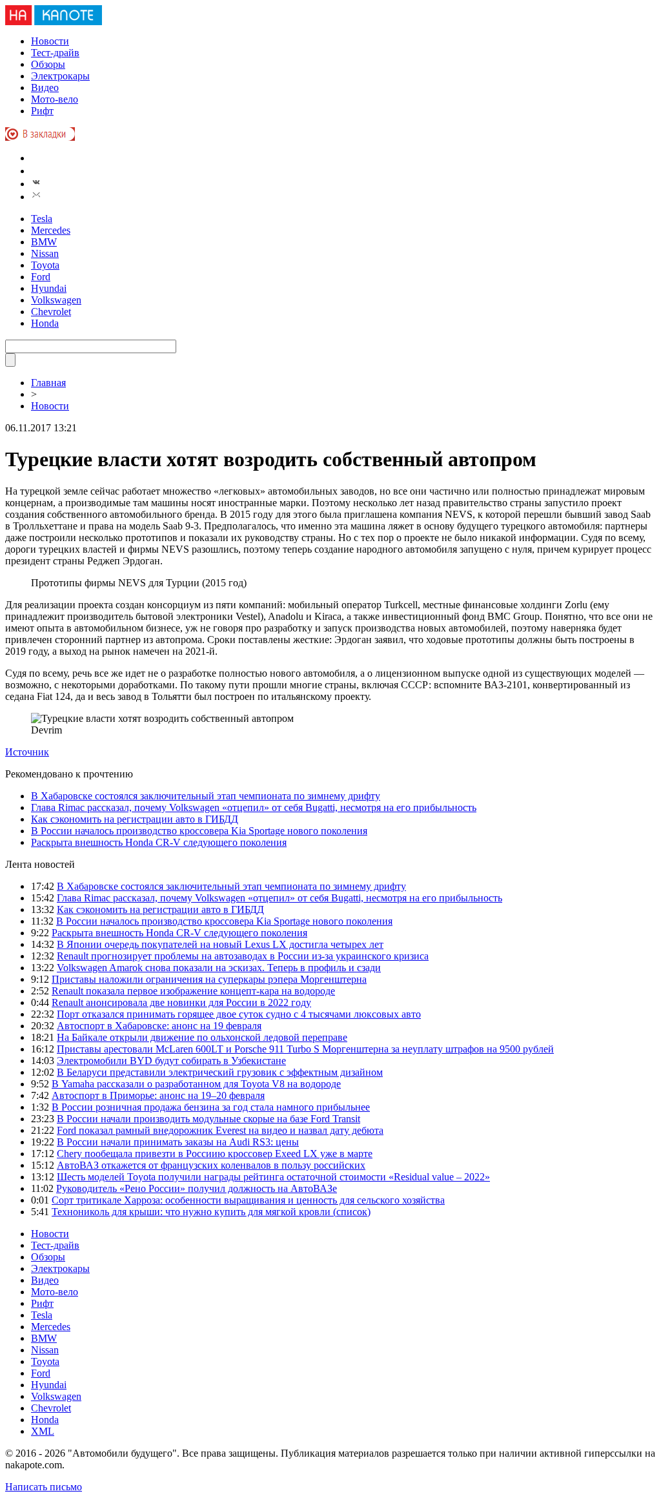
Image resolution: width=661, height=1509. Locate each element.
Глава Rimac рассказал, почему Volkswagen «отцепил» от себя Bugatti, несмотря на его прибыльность (253, 807)
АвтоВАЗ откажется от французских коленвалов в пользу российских (211, 1165)
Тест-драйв (55, 52)
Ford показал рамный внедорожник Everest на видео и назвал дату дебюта (220, 1130)
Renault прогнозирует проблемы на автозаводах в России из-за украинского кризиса (243, 955)
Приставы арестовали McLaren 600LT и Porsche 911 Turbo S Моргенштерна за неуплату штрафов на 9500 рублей (305, 1048)
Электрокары (60, 75)
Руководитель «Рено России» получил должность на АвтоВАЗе (196, 1188)
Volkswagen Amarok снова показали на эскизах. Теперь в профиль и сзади (219, 967)
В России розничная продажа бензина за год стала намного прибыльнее (211, 1107)
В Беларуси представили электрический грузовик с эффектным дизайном (220, 1072)
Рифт (42, 110)
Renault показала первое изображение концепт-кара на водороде (193, 990)
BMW (44, 241)
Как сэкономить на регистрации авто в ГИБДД (134, 819)
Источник (27, 751)
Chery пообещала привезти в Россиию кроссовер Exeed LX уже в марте (214, 1153)
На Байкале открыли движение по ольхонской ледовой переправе (202, 1037)
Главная (48, 382)
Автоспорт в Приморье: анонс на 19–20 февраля (158, 1095)
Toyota (45, 265)
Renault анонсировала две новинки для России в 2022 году (181, 1002)
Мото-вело (54, 99)
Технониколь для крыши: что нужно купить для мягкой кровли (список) (211, 1211)
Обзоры (48, 64)
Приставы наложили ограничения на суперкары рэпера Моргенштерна (209, 979)
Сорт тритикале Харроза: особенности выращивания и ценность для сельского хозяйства (248, 1200)
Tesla (41, 218)
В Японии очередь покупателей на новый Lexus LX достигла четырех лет (220, 944)
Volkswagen (56, 299)
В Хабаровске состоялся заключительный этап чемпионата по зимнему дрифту (205, 795)
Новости (50, 41)
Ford (40, 276)
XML (42, 1431)
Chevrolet (51, 311)
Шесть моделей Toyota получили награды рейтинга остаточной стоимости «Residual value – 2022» (273, 1176)
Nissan (45, 253)
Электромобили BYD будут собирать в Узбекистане (171, 1060)
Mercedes (50, 230)
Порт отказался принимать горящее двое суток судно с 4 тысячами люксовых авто (239, 1014)
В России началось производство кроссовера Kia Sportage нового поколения (199, 830)
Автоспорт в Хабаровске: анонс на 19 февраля (159, 1025)
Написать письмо (43, 1486)
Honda (45, 323)
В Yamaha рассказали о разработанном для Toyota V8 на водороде (196, 1083)
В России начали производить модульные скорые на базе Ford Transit (208, 1118)
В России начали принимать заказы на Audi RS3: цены (178, 1141)
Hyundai (48, 288)
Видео (45, 87)
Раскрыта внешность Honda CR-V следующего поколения (159, 842)
